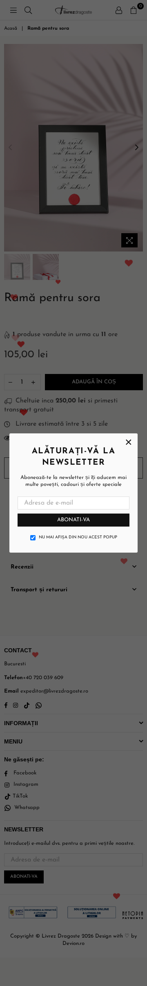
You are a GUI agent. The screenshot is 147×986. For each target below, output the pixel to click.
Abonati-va (73, 520)
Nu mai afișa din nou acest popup (78, 537)
